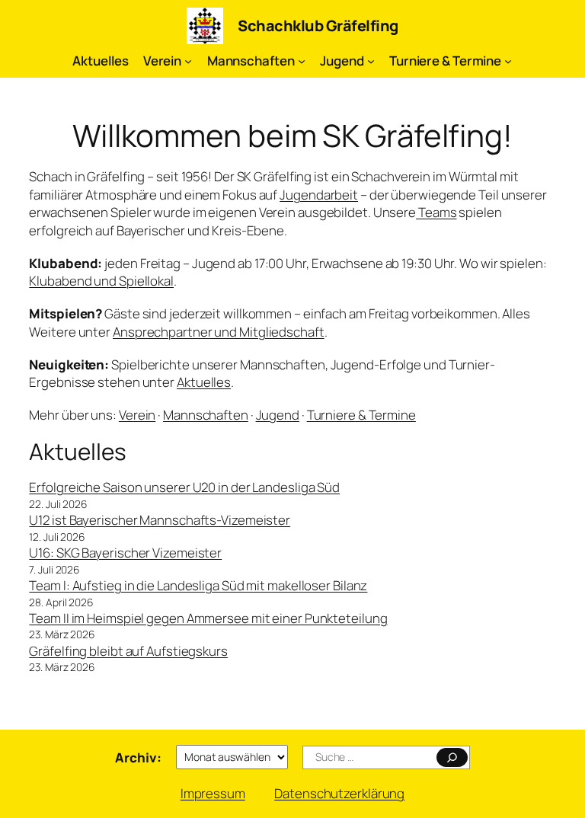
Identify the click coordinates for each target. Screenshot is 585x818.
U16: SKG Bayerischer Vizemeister (125, 552)
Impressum (213, 793)
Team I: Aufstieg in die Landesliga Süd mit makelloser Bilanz (198, 585)
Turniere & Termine (361, 414)
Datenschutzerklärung (339, 793)
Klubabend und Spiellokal (101, 280)
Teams (436, 212)
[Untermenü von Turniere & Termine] (508, 61)
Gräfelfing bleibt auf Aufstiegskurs (128, 651)
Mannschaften (205, 414)
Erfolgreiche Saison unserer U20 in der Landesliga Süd (184, 487)
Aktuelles (204, 382)
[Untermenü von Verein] (188, 61)
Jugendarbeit (319, 194)
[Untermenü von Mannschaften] (301, 61)
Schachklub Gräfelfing (318, 25)
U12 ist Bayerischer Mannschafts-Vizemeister (159, 520)
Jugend (277, 414)
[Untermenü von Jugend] (371, 61)
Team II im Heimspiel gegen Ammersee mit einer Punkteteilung (208, 618)
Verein (137, 414)
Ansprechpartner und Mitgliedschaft (218, 331)
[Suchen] (452, 757)
